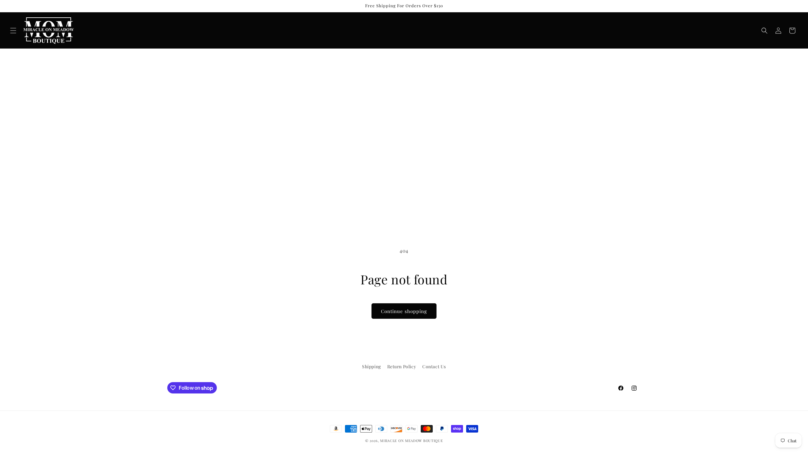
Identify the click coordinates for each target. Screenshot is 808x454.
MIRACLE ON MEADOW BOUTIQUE (411, 440)
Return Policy (401, 367)
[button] (13, 31)
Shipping (371, 367)
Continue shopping (404, 311)
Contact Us (434, 367)
